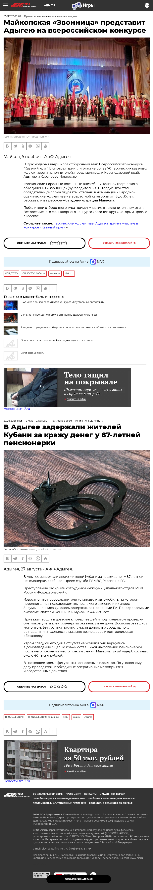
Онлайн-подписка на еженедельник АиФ (59, 798)
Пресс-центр (73, 794)
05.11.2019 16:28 (12, 16)
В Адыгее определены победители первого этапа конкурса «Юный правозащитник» (73, 327)
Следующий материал (79, 879)
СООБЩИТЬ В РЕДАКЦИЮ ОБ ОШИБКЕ (110, 803)
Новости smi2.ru (17, 409)
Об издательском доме (48, 794)
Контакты (90, 794)
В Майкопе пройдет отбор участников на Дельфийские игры (59, 314)
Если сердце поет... (32, 352)
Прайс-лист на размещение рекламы (111, 798)
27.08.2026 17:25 (13, 420)
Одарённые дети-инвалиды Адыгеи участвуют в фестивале (57, 340)
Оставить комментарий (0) (119, 243)
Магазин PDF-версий (112, 794)
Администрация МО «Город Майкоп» (27, 136)
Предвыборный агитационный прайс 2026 (59, 803)
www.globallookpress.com (45, 549)
